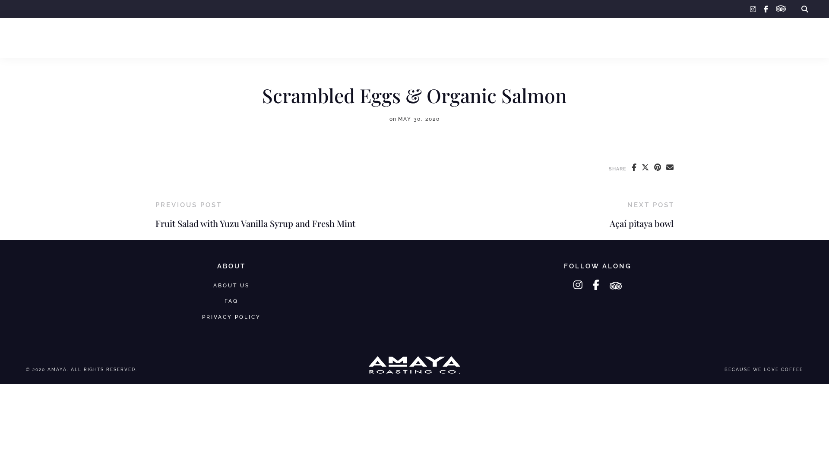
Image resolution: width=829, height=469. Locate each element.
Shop (63, 38)
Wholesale (107, 38)
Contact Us (788, 38)
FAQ (746, 38)
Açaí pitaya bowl (642, 223)
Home (30, 38)
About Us (707, 38)
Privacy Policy (231, 317)
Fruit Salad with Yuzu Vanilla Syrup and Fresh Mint (255, 223)
